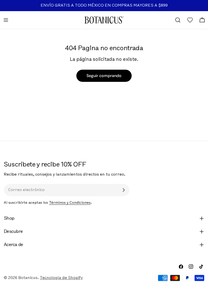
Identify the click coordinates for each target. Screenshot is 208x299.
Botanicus (28, 278)
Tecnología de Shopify (61, 278)
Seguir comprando (104, 75)
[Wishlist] (190, 20)
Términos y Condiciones (70, 202)
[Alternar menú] (6, 20)
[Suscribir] (123, 190)
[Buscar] (178, 20)
